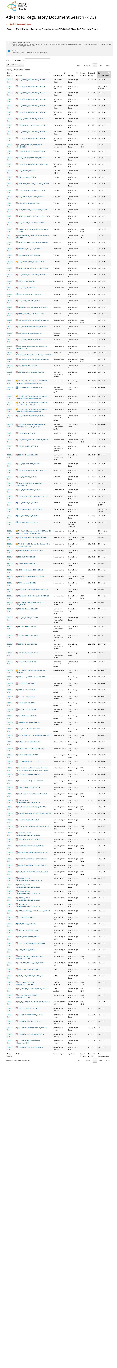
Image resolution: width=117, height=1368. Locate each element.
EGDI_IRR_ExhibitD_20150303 (28, 446)
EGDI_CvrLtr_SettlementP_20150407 (29, 339)
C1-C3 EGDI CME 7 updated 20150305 (30, 387)
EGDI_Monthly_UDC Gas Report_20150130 (31, 677)
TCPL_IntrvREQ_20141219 (26, 924)
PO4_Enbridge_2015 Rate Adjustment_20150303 (33, 440)
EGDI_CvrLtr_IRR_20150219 (27, 661)
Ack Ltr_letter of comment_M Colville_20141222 (33, 872)
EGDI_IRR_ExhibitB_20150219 (28, 644)
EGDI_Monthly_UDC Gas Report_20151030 (31, 99)
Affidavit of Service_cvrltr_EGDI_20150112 (31, 748)
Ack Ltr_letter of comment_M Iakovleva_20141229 (33, 826)
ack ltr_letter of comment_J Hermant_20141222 (32, 865)
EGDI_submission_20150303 (27, 433)
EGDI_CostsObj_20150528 (26, 171)
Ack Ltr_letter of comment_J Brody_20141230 (32, 807)
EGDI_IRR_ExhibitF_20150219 (27, 626)
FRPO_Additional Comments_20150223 (30, 550)
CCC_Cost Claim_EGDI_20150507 (29, 255)
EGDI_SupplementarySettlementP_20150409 (32, 326)
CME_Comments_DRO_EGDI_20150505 (31, 261)
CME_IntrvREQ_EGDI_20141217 (28, 930)
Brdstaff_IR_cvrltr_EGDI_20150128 (29, 722)
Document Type (58, 75)
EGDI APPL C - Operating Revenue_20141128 (32, 1028)
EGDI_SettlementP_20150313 (27, 365)
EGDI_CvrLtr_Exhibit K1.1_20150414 (29, 300)
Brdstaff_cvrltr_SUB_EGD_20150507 (29, 249)
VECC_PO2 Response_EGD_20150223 (30, 570)
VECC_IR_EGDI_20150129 (26, 696)
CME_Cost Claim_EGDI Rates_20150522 (31, 197)
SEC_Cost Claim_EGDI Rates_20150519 (31, 223)
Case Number (9, 74)
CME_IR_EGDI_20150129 (26, 703)
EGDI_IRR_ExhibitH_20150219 (28, 609)
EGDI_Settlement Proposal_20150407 (30, 333)
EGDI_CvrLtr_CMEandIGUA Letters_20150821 (32, 125)
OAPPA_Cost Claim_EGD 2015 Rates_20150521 (33, 210)
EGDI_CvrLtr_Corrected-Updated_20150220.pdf (33, 589)
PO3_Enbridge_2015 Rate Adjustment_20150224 (33, 537)
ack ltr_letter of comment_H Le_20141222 (31, 846)
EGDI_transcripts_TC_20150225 (28, 516)
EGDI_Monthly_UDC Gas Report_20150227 (31, 470)
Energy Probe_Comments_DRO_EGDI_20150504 (33, 268)
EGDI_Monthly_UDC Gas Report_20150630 (31, 138)
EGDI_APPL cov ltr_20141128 (27, 1008)
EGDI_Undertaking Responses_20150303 (31, 415)
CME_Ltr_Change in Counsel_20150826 (31, 119)
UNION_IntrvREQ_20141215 (27, 950)
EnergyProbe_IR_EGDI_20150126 (29, 729)
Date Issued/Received (103, 74)
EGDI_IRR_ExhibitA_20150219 (28, 653)
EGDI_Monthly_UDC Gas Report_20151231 (31, 86)
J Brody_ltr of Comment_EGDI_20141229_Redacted (34, 813)
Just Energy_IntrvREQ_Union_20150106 (30, 781)
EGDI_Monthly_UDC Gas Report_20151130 (31, 93)
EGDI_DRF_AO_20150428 (26, 287)
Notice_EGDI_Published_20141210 (29, 969)
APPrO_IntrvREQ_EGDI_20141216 (29, 937)
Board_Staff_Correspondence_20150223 (31, 576)
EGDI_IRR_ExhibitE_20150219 (28, 635)
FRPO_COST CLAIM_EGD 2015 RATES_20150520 (34, 216)
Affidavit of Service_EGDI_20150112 (29, 742)
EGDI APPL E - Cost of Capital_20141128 (31, 1034)
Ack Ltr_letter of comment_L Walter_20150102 (32, 794)
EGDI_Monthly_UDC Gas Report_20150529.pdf (33, 164)
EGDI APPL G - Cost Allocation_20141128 (31, 1047)
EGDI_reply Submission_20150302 (29, 464)
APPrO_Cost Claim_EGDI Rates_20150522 (31, 190)
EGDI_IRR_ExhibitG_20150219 (28, 618)
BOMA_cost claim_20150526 (27, 177)
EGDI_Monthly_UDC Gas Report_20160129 (31, 80)
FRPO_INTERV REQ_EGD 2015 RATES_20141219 (34, 911)
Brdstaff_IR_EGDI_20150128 (27, 716)
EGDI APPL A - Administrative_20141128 (30, 1015)
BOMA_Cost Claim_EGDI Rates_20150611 (31, 158)
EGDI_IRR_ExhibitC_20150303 (28, 455)
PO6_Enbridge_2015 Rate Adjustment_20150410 (33, 320)
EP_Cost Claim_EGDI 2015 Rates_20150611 (32, 151)
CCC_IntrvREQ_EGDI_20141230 (28, 820)
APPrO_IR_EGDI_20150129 (27, 709)
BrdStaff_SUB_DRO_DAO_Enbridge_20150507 (33, 242)
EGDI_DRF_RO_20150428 (26, 281)
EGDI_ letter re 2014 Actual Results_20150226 (32, 496)
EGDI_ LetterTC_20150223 (26, 557)
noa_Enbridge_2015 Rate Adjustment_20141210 (33, 989)
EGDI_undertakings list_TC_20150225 (30, 509)
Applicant (71, 75)
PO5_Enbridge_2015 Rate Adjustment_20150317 (33, 359)
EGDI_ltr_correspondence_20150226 (29, 490)
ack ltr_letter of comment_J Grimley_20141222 (32, 859)
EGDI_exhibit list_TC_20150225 (28, 503)
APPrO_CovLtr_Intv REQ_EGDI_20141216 (31, 943)
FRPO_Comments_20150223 (27, 583)
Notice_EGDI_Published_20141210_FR (30, 976)
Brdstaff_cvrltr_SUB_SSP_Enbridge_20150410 (32, 307)
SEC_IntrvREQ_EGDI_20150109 (28, 755)
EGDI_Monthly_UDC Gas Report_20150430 (31, 274)
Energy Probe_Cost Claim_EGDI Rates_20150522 (33, 184)
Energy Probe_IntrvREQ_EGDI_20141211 (31, 963)
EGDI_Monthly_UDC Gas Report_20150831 (31, 112)
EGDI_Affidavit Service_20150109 (28, 761)
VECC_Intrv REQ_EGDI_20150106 (29, 774)
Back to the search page (20, 24)
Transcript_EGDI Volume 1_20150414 (30, 294)
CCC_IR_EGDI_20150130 (26, 683)
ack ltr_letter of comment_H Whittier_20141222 (32, 852)
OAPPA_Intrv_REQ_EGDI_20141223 (29, 839)
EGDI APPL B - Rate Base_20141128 (29, 1021)
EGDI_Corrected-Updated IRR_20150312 (31, 372)
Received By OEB (91, 74)
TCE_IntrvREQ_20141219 (26, 917)
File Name (19, 75)
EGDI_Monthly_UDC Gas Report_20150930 (31, 106)
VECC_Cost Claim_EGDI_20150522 (29, 203)
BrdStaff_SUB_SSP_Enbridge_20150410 (31, 313)
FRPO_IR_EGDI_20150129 (26, 690)
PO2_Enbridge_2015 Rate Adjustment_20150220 (33, 596)
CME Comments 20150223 (26, 563)
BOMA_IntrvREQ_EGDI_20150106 (29, 787)
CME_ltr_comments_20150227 (27, 477)
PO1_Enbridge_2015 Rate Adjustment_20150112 (33, 735)
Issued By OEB (83, 74)
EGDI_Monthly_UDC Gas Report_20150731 (31, 132)
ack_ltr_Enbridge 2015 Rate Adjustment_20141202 (34, 1002)
